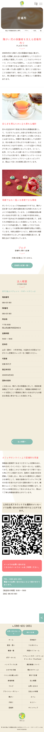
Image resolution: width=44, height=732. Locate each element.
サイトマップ (33, 707)
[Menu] (40, 3)
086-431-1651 (6, 302)
